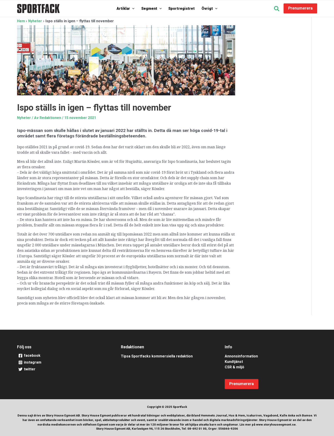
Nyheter (24, 118)
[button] (132, 8)
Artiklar (123, 8)
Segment (149, 8)
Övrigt (207, 8)
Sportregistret (181, 8)
